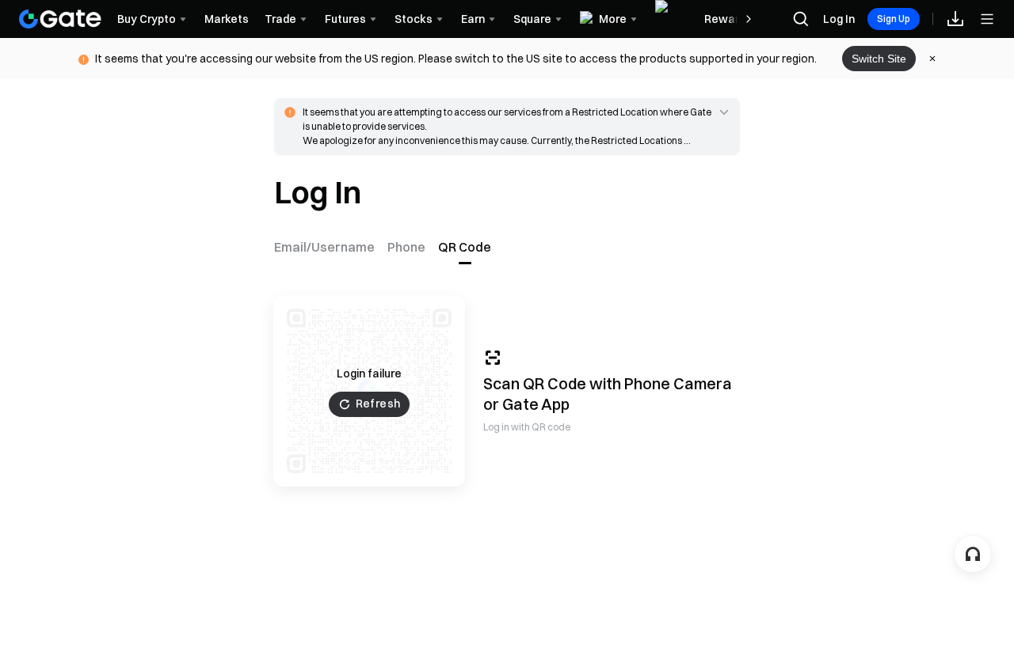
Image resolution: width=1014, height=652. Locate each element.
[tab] (327, 246)
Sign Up (893, 19)
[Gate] (60, 18)
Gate (520, 404)
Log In (839, 19)
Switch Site (879, 58)
